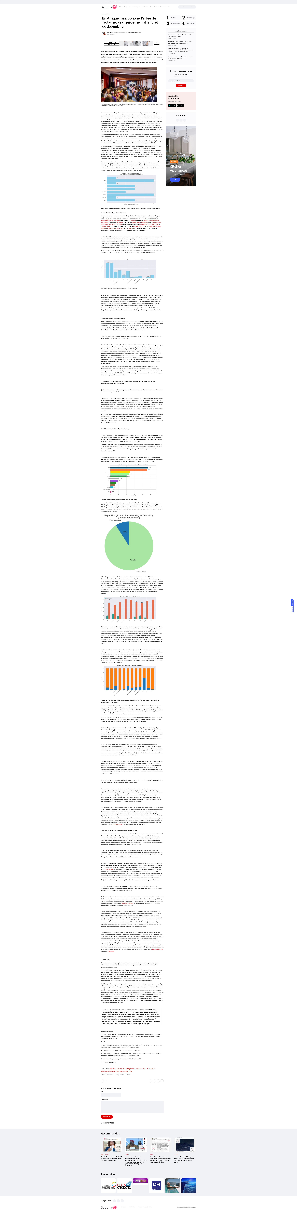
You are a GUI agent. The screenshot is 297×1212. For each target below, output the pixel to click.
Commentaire (104, 1099)
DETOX (127, 1154)
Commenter (106, 1116)
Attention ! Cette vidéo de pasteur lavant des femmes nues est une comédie (180, 42)
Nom (102, 1091)
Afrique (103, 1074)
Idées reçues (136, 7)
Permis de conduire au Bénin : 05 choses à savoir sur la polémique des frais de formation (111, 1158)
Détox (121, 7)
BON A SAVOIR (105, 1154)
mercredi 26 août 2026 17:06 (108, 2)
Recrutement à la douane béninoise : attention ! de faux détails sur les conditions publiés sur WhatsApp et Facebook (180, 50)
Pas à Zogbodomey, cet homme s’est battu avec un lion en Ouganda (180, 57)
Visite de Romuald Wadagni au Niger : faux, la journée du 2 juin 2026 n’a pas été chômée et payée (184, 1159)
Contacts (128, 2)
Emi (117, 1074)
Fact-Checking (110, 1074)
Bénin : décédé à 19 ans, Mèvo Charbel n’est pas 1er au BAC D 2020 (180, 35)
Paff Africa (122, 1074)
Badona (128, 1074)
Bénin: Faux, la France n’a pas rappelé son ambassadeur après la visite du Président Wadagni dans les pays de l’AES (160, 1159)
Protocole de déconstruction (162, 7)
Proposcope (127, 7)
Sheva (194, 1207)
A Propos (121, 2)
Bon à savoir (145, 7)
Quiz (151, 7)
